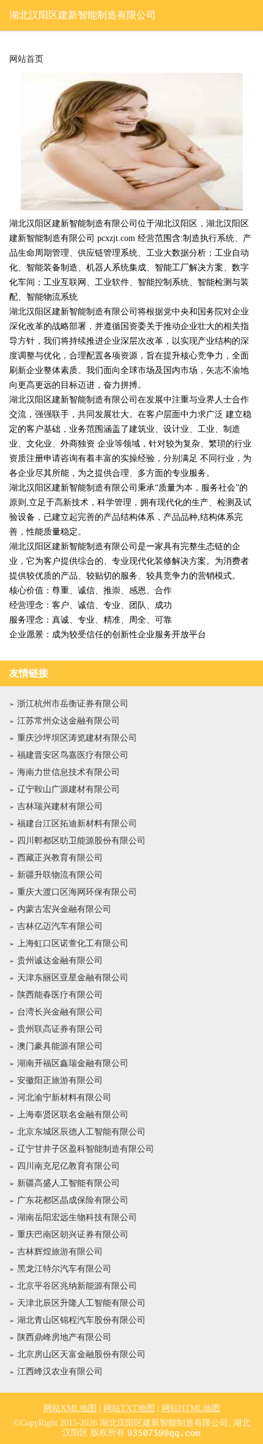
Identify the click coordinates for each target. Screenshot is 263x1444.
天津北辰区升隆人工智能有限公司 (81, 1303)
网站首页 (26, 59)
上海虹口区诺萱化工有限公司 (72, 943)
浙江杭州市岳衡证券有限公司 (72, 703)
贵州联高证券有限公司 (60, 1029)
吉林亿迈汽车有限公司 (60, 926)
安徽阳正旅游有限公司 (60, 1080)
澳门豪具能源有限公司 (60, 1046)
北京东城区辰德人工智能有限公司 (81, 1131)
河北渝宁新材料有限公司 (64, 1097)
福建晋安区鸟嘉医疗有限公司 (72, 755)
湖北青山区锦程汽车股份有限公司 (81, 1320)
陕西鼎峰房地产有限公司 (64, 1337)
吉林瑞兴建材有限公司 (60, 806)
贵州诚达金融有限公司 (60, 960)
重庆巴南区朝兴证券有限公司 (72, 1234)
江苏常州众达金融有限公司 (68, 720)
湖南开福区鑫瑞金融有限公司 (72, 1063)
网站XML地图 (70, 1408)
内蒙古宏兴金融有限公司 (64, 909)
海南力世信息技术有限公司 (68, 772)
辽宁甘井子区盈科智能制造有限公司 (85, 1148)
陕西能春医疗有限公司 (60, 994)
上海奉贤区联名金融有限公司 (72, 1114)
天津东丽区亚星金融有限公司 (72, 977)
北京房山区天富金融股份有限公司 (81, 1354)
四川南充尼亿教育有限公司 (68, 1166)
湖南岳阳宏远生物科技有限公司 (77, 1217)
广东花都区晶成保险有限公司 (72, 1200)
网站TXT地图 (129, 1408)
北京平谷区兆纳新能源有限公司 (77, 1285)
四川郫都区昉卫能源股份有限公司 (81, 840)
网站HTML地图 (190, 1408)
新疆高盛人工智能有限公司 (68, 1183)
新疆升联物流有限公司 (60, 874)
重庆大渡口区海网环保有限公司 (77, 892)
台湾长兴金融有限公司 (60, 1011)
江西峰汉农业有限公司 (60, 1371)
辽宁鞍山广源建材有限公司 (68, 789)
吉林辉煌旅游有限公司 (60, 1251)
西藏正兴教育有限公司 (60, 857)
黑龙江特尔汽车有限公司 (64, 1268)
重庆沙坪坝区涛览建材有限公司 (77, 737)
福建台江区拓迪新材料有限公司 (77, 823)
